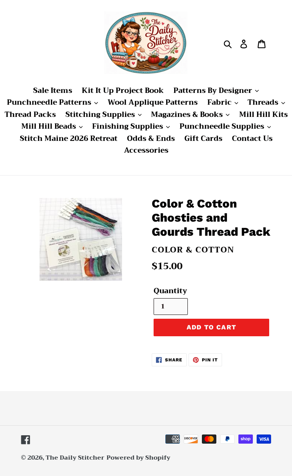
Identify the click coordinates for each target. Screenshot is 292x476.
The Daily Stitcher (75, 457)
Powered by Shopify (138, 457)
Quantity (170, 291)
